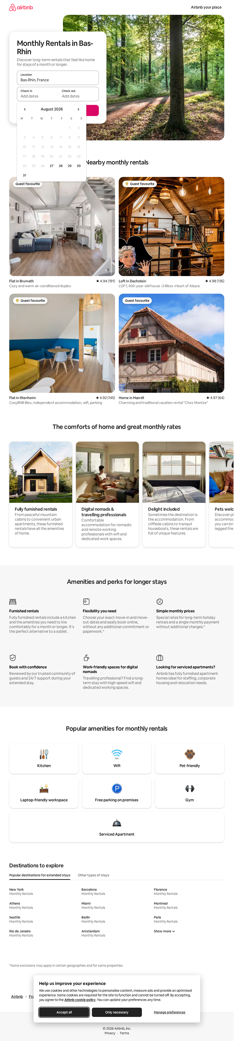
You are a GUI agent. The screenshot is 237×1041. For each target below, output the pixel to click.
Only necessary (116, 1012)
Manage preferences (169, 1012)
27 (51, 166)
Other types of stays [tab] (93, 875)
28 (60, 166)
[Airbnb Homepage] (21, 7)
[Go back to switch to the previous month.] (25, 109)
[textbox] (37, 96)
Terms (124, 1033)
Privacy (110, 1033)
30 (79, 166)
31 (24, 175)
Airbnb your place (206, 7)
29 (70, 166)
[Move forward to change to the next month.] (78, 109)
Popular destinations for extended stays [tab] (39, 875)
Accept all (64, 1012)
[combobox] (58, 80)
